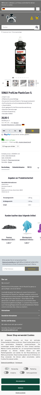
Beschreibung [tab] (5, 167)
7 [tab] (24, 77)
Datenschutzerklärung (9, 262)
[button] (31, 18)
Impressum (18, 362)
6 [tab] (22, 77)
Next (38, 83)
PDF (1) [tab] (29, 167)
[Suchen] (37, 27)
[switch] (7, 368)
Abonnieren (31, 269)
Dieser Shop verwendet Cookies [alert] (20, 335)
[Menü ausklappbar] (2, 14)
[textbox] (18, 9)
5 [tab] (20, 77)
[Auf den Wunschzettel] (18, 146)
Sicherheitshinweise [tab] (18, 167)
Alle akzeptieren (20, 381)
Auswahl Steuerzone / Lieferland (11, 125)
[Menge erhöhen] (20, 131)
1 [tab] (13, 77)
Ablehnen (20, 388)
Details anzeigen (20, 393)
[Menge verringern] (3, 131)
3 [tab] (16, 77)
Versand (16, 122)
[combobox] (18, 9)
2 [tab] (14, 77)
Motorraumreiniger (14, 160)
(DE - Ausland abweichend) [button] (23, 142)
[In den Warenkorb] (32, 131)
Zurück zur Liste (7, 32)
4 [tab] (18, 77)
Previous (3, 83)
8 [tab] (26, 77)
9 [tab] (27, 77)
